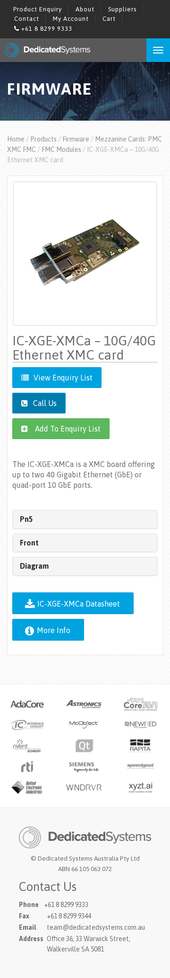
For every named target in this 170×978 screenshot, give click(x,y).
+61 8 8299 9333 (45, 28)
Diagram (34, 566)
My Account (71, 18)
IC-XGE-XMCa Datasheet (77, 603)
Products (43, 139)
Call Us (44, 403)
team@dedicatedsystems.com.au (96, 927)
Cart (109, 18)
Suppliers (122, 9)
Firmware (75, 139)
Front (29, 542)
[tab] (85, 520)
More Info (52, 630)
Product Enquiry (37, 9)
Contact (26, 18)
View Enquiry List (63, 377)
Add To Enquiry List (68, 428)
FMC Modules (61, 149)
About (85, 9)
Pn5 (26, 519)
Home (16, 139)
